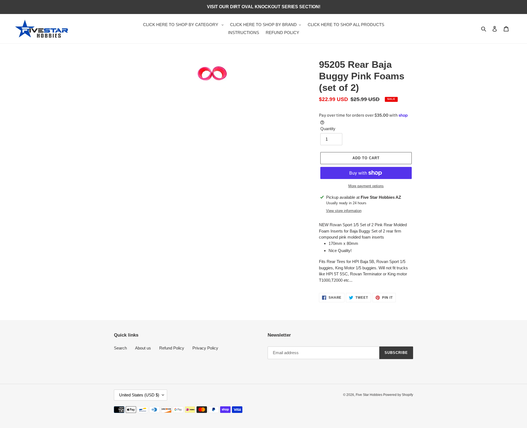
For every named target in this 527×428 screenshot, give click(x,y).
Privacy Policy (205, 348)
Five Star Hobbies (369, 395)
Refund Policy (171, 348)
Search (120, 348)
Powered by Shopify (398, 395)
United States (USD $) (139, 395)
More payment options (366, 186)
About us (143, 348)
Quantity (327, 128)
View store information (343, 211)
